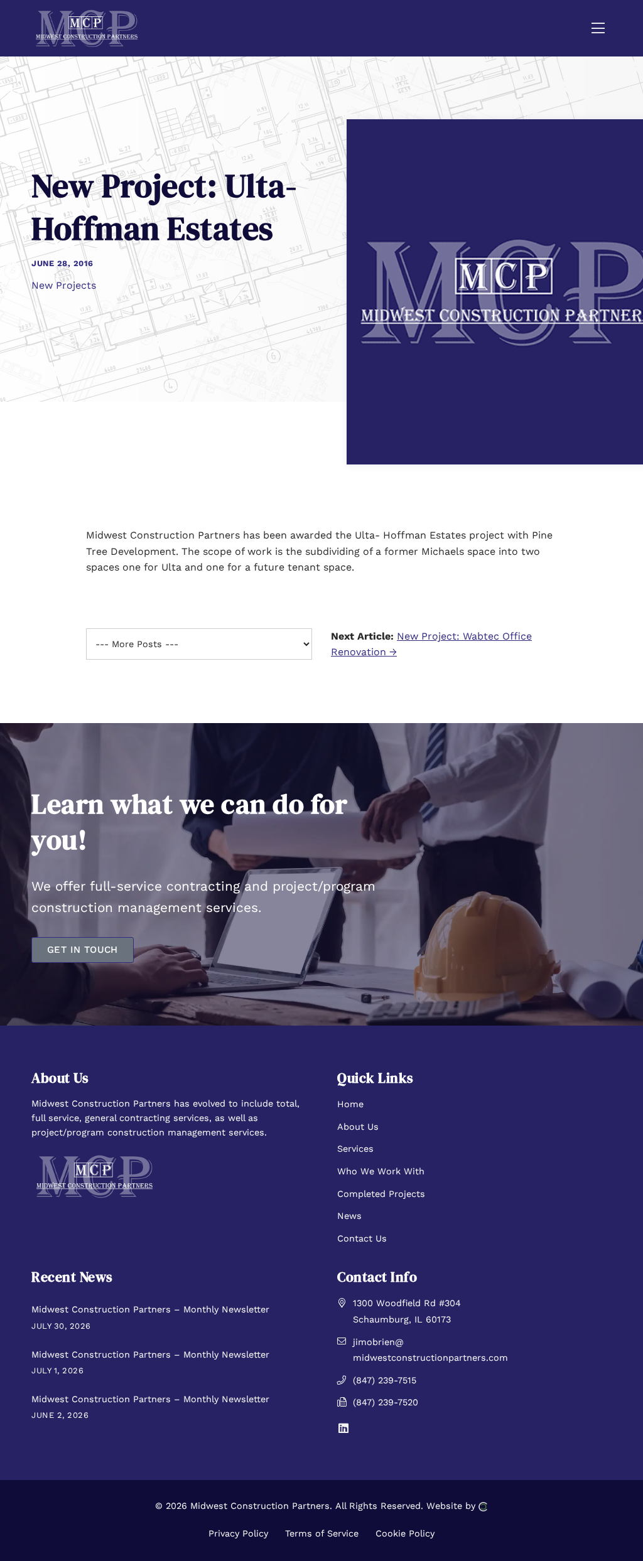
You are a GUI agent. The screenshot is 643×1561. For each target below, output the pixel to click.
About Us (358, 1127)
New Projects (63, 285)
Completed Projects (381, 1194)
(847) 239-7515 (384, 1380)
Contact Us (362, 1238)
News (349, 1216)
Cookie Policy (405, 1533)
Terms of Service (322, 1533)
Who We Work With (380, 1171)
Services (355, 1149)
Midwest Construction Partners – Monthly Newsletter (150, 1309)
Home (350, 1104)
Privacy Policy (238, 1533)
